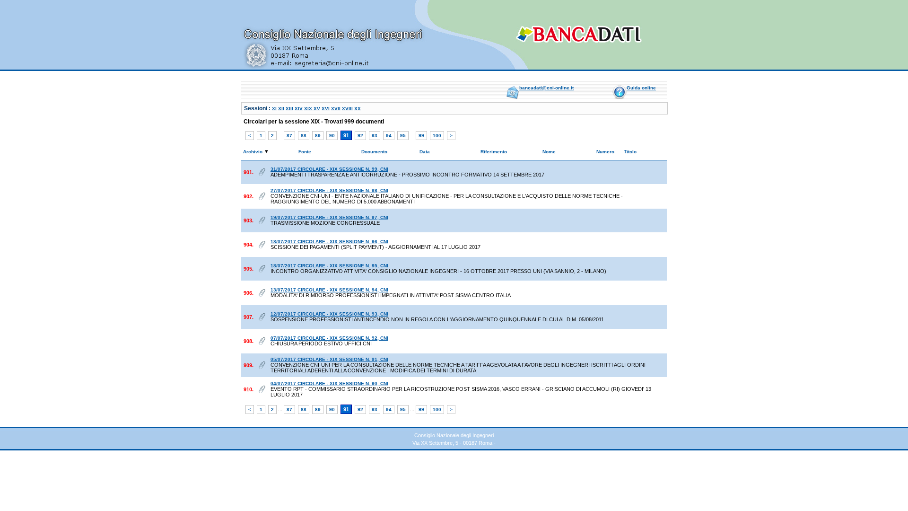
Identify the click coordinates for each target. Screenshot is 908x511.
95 (403, 135)
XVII (335, 108)
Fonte (304, 151)
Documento (374, 151)
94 (389, 135)
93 (374, 135)
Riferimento (493, 151)
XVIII (347, 108)
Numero (605, 151)
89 (318, 135)
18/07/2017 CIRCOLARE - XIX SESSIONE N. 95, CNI (329, 265)
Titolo (630, 151)
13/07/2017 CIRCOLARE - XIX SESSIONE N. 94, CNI (329, 289)
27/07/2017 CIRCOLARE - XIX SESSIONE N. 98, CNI (329, 190)
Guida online (641, 87)
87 (289, 135)
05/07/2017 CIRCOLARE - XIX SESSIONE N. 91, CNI (329, 359)
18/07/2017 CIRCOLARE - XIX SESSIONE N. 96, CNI (329, 241)
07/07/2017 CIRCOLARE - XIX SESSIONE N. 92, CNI (329, 338)
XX (357, 108)
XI (274, 108)
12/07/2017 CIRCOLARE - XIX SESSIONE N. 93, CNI (329, 314)
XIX (309, 108)
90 (332, 135)
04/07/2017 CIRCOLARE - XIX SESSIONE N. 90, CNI (329, 383)
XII (281, 108)
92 (360, 135)
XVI (326, 108)
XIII (289, 108)
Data (424, 151)
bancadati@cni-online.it (546, 87)
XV (317, 108)
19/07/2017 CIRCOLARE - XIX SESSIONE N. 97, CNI (329, 217)
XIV (299, 108)
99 (421, 135)
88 (303, 135)
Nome (549, 151)
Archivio (252, 151)
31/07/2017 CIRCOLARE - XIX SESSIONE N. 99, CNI (329, 169)
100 (437, 135)
